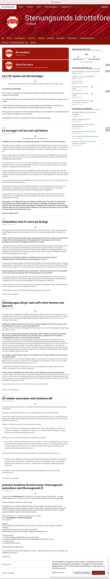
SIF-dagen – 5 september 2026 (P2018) (83, 76)
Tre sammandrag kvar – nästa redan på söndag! (85, 71)
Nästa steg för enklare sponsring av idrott (84, 131)
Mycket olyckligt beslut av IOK (80, 119)
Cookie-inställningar (8, 573)
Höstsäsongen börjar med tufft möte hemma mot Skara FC (33, 304)
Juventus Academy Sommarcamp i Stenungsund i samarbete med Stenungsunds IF (32, 486)
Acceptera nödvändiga (82, 573)
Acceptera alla (98, 573)
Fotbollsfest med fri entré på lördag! (25, 221)
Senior (20, 7)
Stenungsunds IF (9, 7)
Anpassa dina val (58, 572)
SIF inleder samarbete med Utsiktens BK (27, 398)
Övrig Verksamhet (51, 7)
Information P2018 (77, 81)
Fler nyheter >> (7, 564)
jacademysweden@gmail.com (38, 531)
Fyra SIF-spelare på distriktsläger (23, 76)
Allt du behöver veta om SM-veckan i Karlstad (85, 136)
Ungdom (29, 7)
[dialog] (79, 567)
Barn (38, 7)
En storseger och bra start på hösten (25, 130)
